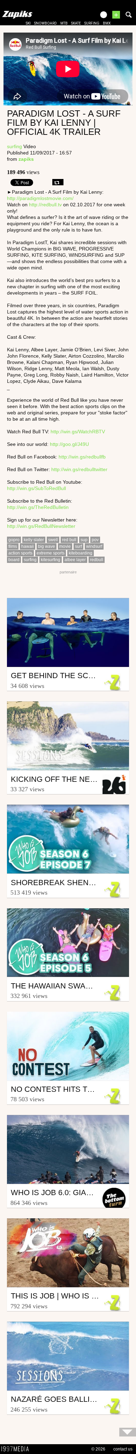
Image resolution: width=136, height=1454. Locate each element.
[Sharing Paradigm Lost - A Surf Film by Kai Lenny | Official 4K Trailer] (57, 182)
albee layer (75, 559)
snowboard (45, 23)
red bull (69, 539)
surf (78, 546)
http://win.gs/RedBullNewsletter (41, 526)
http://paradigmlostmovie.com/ (40, 198)
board (14, 559)
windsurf (94, 546)
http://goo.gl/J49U (69, 444)
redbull (96, 559)
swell (53, 539)
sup (84, 539)
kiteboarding (80, 553)
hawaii (27, 546)
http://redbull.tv (45, 204)
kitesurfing (50, 559)
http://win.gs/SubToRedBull (36, 488)
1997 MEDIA (17, 1449)
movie (65, 546)
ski (28, 23)
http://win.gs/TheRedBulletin (38, 507)
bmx (107, 23)
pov (95, 539)
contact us (123, 1449)
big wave (46, 546)
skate (76, 23)
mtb (64, 23)
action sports (20, 553)
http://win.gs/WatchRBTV (78, 431)
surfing (91, 23)
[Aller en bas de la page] (127, 1432)
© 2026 (98, 1449)
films (12, 546)
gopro (14, 539)
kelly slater (34, 539)
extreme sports (51, 553)
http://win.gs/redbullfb (82, 457)
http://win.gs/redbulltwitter (79, 469)
